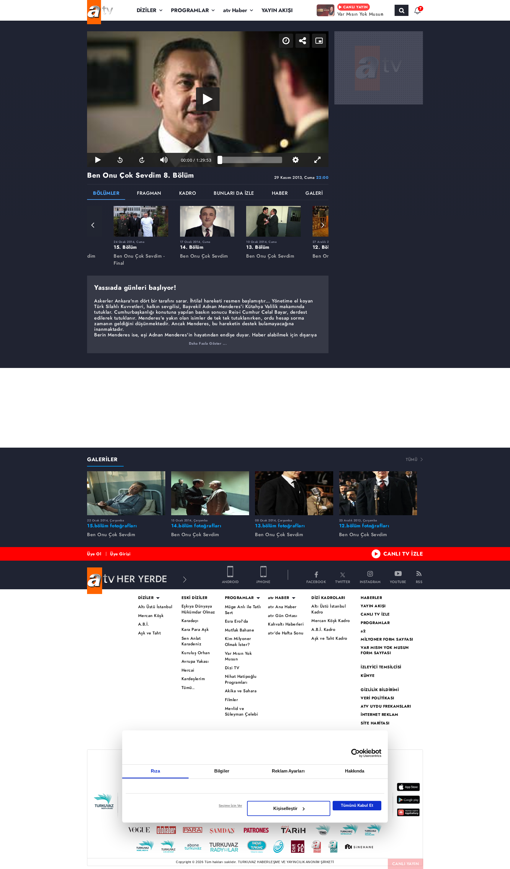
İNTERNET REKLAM (379, 714)
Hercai (188, 670)
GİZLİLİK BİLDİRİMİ (380, 690)
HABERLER (371, 597)
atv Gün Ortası (282, 615)
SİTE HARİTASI (375, 723)
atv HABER (278, 597)
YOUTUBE (398, 581)
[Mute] (164, 160)
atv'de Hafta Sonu (286, 633)
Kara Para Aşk (195, 629)
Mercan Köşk (151, 615)
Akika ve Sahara (241, 691)
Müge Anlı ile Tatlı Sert (243, 610)
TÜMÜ (411, 459)
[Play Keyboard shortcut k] (98, 160)
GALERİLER (102, 459)
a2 (363, 631)
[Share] (302, 41)
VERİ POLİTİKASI (377, 698)
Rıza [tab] (155, 770)
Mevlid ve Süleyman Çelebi (241, 711)
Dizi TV (232, 668)
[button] (93, 225)
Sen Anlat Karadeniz (192, 641)
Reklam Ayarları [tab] (288, 770)
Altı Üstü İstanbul (155, 607)
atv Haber (235, 10)
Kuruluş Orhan (196, 653)
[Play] (208, 99)
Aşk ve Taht (149, 633)
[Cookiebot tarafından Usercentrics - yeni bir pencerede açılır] (355, 753)
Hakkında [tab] (354, 770)
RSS (419, 581)
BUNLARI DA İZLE (234, 194)
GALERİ (314, 194)
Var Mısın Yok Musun (238, 656)
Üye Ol (94, 554)
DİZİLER (147, 10)
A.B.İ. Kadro (323, 629)
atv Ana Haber (282, 607)
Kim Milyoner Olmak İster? (238, 641)
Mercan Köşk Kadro (330, 620)
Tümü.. (188, 687)
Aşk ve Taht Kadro (329, 638)
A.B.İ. (143, 624)
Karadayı (190, 620)
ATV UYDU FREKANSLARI (386, 706)
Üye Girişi (120, 554)
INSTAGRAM (370, 581)
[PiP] (319, 41)
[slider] (251, 160)
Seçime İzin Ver (230, 805)
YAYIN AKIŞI (277, 10)
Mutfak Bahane (239, 630)
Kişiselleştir (285, 808)
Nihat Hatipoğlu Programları (241, 679)
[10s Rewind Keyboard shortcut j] (120, 160)
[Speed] (286, 41)
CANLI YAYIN (405, 864)
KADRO (187, 194)
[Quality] (295, 160)
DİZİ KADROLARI (328, 597)
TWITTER (342, 581)
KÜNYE (368, 675)
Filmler (231, 700)
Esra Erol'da (236, 621)
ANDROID (230, 581)
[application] (207, 99)
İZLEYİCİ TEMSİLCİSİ (381, 667)
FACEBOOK (316, 581)
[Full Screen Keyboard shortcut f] (317, 160)
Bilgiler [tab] (221, 770)
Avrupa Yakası (195, 661)
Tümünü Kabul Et (357, 805)
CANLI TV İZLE (403, 554)
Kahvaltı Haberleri (286, 624)
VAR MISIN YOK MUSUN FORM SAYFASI (385, 650)
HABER (280, 194)
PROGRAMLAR (190, 10)
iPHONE (263, 581)
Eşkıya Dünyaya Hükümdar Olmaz (198, 609)
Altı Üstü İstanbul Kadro (328, 609)
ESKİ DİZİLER (194, 597)
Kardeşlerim (193, 679)
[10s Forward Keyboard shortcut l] (142, 160)
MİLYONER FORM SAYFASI (387, 639)
